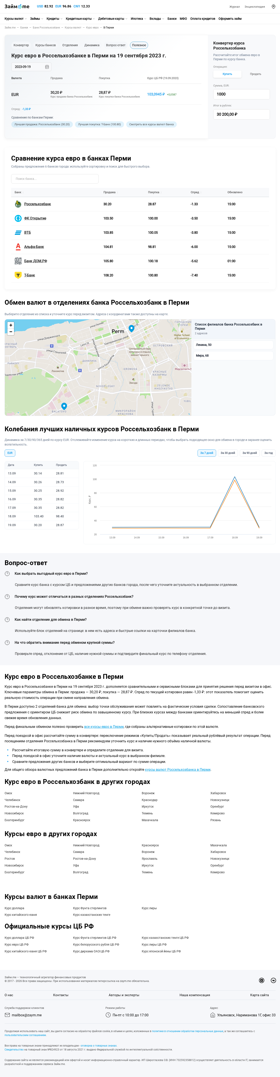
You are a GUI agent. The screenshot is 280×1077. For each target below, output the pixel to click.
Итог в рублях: (222, 105)
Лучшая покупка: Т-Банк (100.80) (99, 124)
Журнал (234, 6)
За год (268, 452)
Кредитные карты (79, 18)
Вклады (155, 18)
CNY (77, 6)
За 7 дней (206, 452)
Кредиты (53, 18)
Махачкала (150, 820)
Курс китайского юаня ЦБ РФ (26, 951)
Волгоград (80, 813)
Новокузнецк (219, 800)
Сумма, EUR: (221, 85)
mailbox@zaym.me (27, 1015)
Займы (35, 18)
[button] (273, 7)
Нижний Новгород (86, 793)
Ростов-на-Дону (16, 806)
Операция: (220, 66)
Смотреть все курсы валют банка (151, 124)
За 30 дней (228, 452)
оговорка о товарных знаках (99, 1045)
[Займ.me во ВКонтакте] (273, 980)
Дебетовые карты (111, 18)
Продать (255, 74)
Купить (227, 74)
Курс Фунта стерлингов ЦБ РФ (94, 937)
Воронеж (148, 793)
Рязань (215, 820)
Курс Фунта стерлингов (90, 908)
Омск (8, 793)
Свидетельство (14, 1049)
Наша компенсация (195, 995)
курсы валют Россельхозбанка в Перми (177, 770)
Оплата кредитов (202, 18)
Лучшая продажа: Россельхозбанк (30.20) (42, 124)
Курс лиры (149, 908)
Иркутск (148, 806)
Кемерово (217, 813)
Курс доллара (14, 908)
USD (40, 6)
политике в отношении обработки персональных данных (187, 1031)
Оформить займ (230, 18)
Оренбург (217, 806)
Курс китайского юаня (21, 914)
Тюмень (147, 813)
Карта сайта (259, 995)
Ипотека (137, 18)
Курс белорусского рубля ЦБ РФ (96, 944)
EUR (58, 6)
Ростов (10, 858)
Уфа (76, 806)
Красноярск (81, 820)
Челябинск (12, 800)
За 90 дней (250, 452)
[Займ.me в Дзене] (261, 980)
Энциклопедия (255, 6)
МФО (183, 18)
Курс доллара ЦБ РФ (19, 937)
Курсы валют (14, 18)
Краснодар (150, 800)
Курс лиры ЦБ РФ (154, 944)
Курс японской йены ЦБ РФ (161, 951)
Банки (172, 18)
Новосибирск (14, 813)
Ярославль (150, 858)
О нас (9, 995)
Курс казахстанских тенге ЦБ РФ (165, 937)
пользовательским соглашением (25, 1035)
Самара (78, 800)
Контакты (60, 995)
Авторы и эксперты (124, 995)
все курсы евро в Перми (104, 727)
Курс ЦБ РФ (155, 78)
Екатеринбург (14, 820)
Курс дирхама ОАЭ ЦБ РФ (91, 951)
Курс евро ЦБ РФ (17, 944)
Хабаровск (218, 793)
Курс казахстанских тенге (91, 914)
